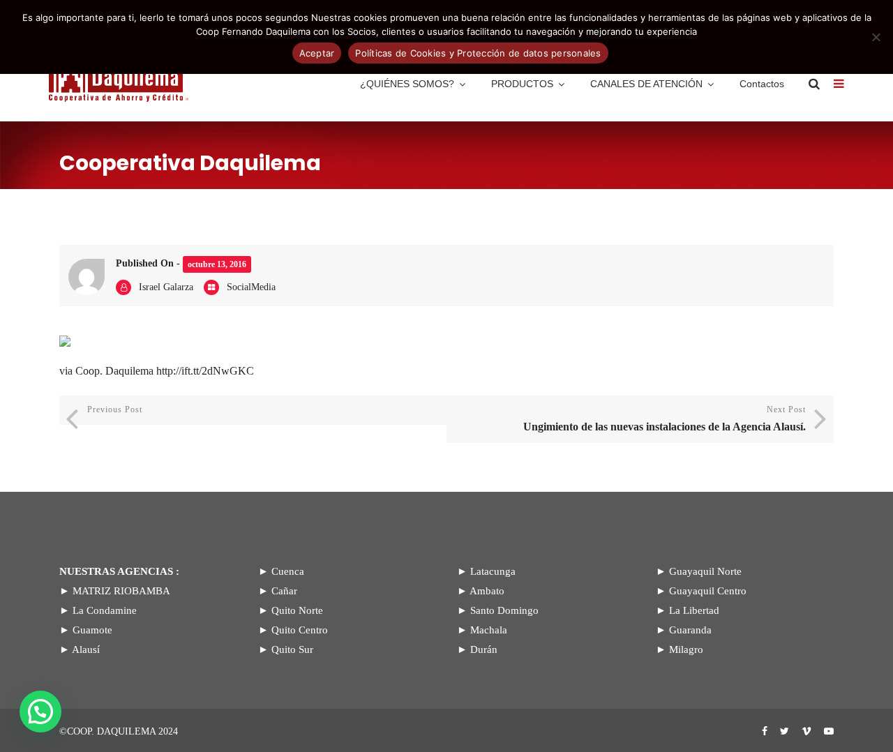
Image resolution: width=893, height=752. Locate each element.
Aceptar (317, 53)
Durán (483, 649)
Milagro (686, 649)
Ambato (487, 590)
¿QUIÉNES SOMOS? (407, 83)
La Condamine (105, 610)
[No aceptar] (876, 37)
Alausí (86, 649)
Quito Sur (292, 649)
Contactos (762, 83)
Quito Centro (299, 630)
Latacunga (493, 571)
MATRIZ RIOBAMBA (121, 590)
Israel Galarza (166, 287)
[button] (40, 711)
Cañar (284, 590)
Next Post (664, 419)
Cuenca (287, 571)
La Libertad (694, 610)
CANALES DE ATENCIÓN (646, 83)
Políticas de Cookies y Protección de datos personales (478, 53)
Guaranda (690, 630)
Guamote (92, 630)
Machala (488, 630)
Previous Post (114, 409)
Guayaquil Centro (707, 590)
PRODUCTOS (522, 83)
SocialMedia (251, 287)
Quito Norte (297, 610)
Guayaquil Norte (705, 571)
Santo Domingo (504, 610)
